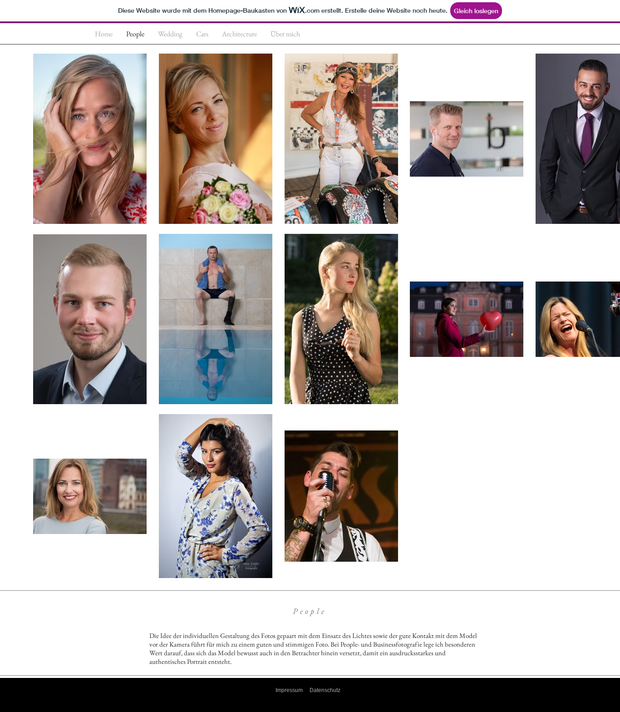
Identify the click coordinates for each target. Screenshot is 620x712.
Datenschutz (325, 690)
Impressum (289, 690)
